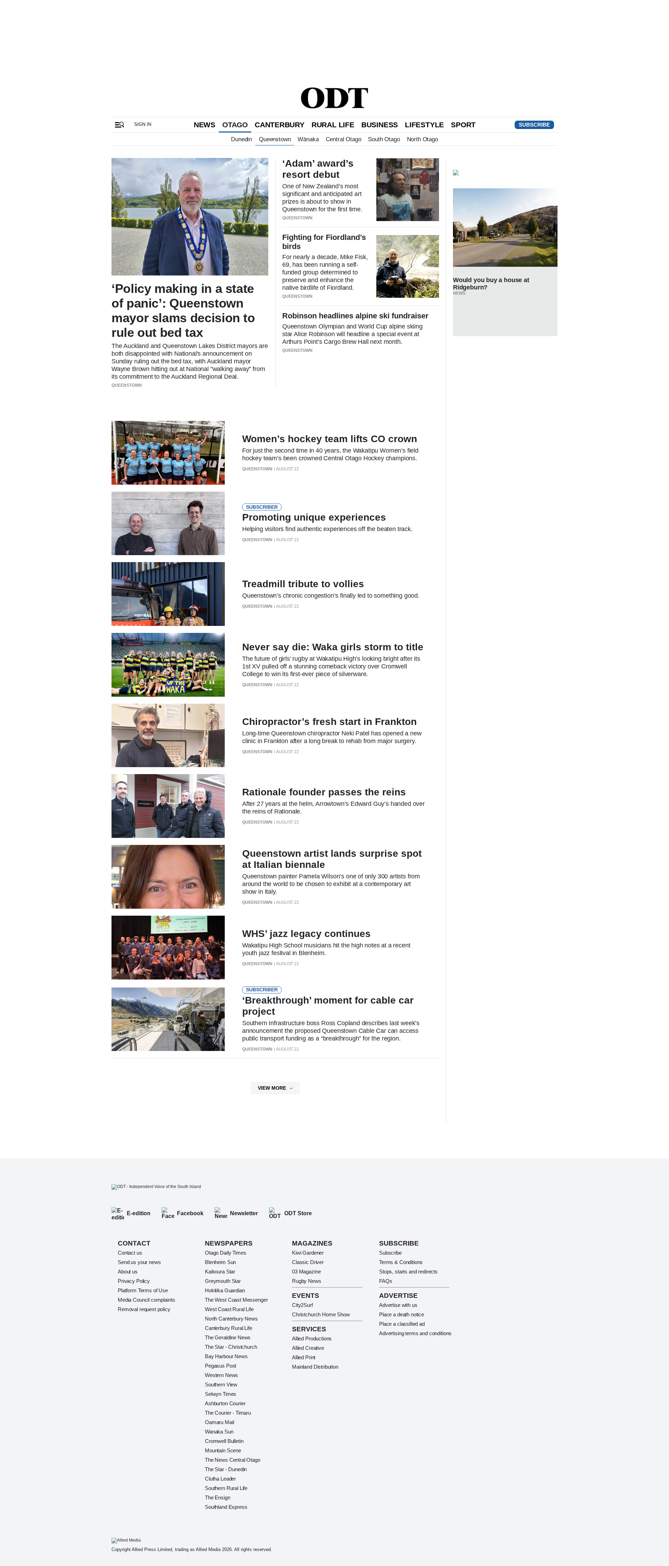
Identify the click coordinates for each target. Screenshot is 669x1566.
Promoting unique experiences (314, 517)
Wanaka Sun (219, 1432)
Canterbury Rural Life (228, 1328)
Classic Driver (308, 1262)
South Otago (384, 139)
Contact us (130, 1253)
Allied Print (303, 1357)
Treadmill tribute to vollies (303, 583)
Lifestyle (424, 125)
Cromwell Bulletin (224, 1441)
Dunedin (241, 139)
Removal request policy (144, 1309)
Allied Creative (308, 1348)
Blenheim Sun (220, 1262)
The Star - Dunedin (226, 1469)
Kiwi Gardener (308, 1253)
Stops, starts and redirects (408, 1271)
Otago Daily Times (225, 1253)
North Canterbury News (231, 1319)
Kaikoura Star (220, 1271)
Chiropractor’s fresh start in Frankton (329, 721)
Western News (221, 1375)
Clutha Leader (220, 1479)
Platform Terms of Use (143, 1290)
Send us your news (139, 1262)
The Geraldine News (228, 1337)
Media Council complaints (146, 1300)
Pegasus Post (220, 1366)
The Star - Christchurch (231, 1347)
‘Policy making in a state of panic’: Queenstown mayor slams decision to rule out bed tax (183, 310)
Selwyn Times (220, 1394)
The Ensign (217, 1497)
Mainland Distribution (315, 1367)
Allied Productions (312, 1338)
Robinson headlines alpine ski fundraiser (355, 315)
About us (128, 1271)
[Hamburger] (119, 125)
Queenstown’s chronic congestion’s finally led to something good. (331, 595)
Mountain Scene (223, 1450)
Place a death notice (401, 1314)
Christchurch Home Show (321, 1314)
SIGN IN (142, 124)
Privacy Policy (134, 1281)
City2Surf (302, 1305)
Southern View (221, 1384)
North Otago (422, 139)
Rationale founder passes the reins (324, 792)
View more (272, 1088)
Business (379, 125)
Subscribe (534, 125)
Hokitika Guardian (225, 1290)
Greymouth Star (223, 1281)
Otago (235, 125)
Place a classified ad (402, 1324)
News (204, 125)
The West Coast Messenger (236, 1300)
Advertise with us (398, 1305)
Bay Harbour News (226, 1356)
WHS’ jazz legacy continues (306, 933)
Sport (463, 125)
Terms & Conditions (401, 1262)
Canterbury (280, 125)
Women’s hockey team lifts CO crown (329, 438)
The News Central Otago (232, 1460)
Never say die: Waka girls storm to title (332, 647)
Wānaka (308, 139)
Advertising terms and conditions (415, 1333)
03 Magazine (306, 1271)
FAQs (385, 1281)
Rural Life (333, 125)
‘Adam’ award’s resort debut (318, 169)
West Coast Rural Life (229, 1309)
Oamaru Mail (219, 1422)
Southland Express (226, 1507)
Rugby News (306, 1281)
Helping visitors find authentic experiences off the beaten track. (327, 528)
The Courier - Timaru (228, 1413)
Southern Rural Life (226, 1488)
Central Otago (343, 139)
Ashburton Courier (225, 1403)
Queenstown (275, 139)
